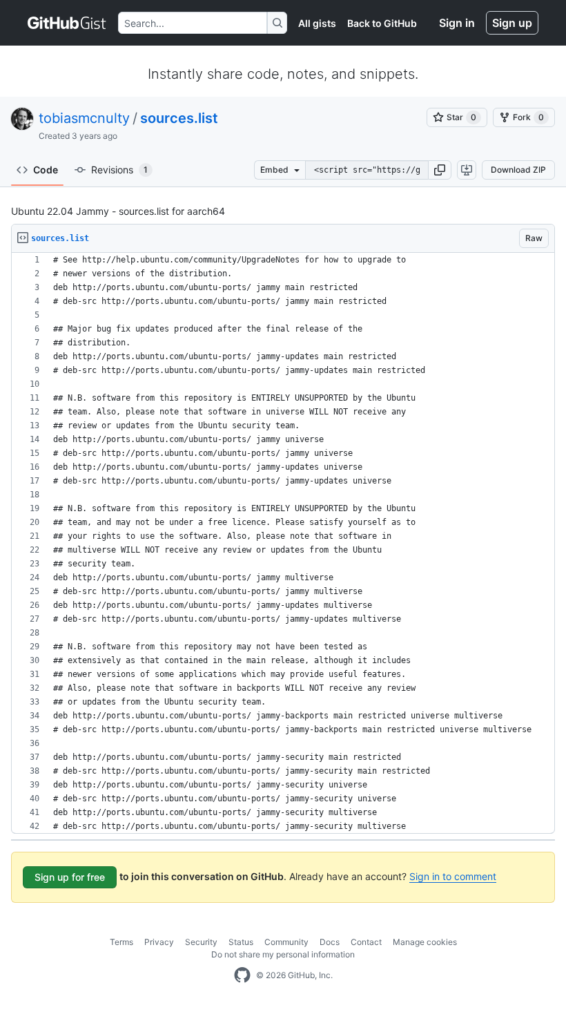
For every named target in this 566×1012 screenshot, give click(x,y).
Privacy (159, 942)
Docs (330, 942)
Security (201, 942)
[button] (439, 170)
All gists (317, 23)
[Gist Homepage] (67, 23)
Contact (366, 942)
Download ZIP (518, 169)
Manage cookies (425, 942)
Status (240, 942)
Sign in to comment (452, 876)
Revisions (119, 169)
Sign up (512, 23)
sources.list (179, 118)
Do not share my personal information (283, 954)
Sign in (457, 23)
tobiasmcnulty (84, 118)
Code (45, 169)
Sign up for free (70, 877)
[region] (283, 543)
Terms (121, 942)
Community (286, 942)
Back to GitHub (382, 23)
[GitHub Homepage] (242, 975)
